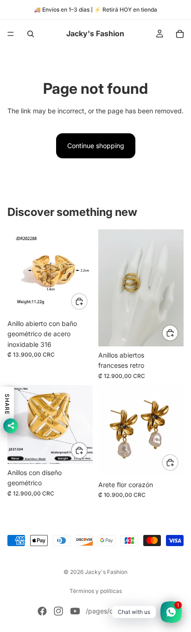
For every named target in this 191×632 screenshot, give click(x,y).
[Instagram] (58, 611)
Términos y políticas (96, 590)
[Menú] (10, 34)
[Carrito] (180, 34)
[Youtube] (75, 611)
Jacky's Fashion (106, 571)
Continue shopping (95, 146)
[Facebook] (42, 611)
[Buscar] (30, 34)
